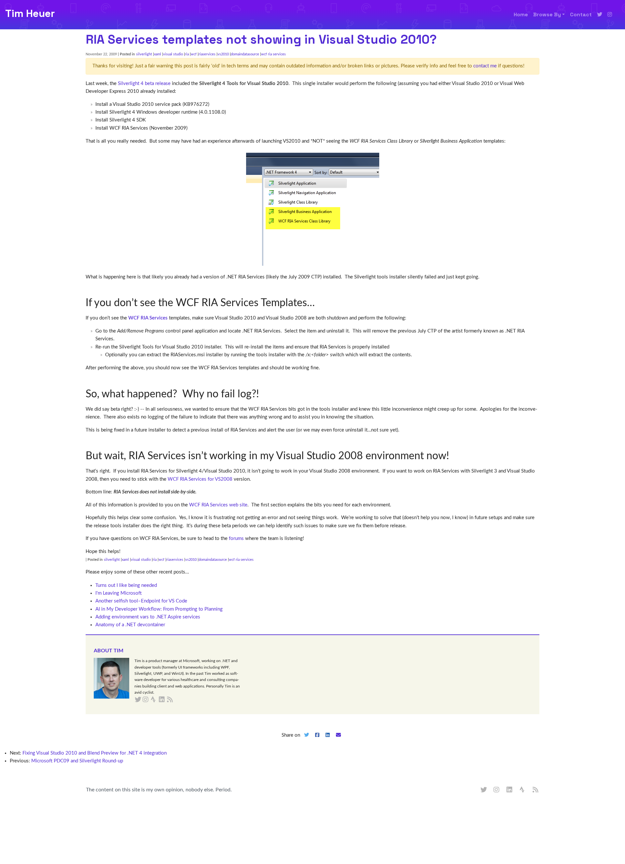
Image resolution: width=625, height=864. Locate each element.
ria (187, 54)
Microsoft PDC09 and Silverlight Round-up (77, 760)
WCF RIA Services (148, 318)
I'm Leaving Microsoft (118, 593)
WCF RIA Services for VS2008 (200, 479)
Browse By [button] (547, 14)
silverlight (144, 54)
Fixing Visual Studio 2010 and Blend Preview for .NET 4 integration (94, 753)
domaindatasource (245, 54)
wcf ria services (273, 54)
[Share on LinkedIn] (327, 740)
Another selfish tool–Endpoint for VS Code (141, 601)
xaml (157, 54)
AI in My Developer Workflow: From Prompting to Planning (159, 609)
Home (521, 14)
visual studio (173, 54)
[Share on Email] (338, 740)
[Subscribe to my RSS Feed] (177, 700)
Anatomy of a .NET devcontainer (130, 624)
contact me (485, 66)
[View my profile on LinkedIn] (510, 790)
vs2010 (223, 54)
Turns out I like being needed (126, 585)
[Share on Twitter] (306, 740)
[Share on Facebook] (317, 740)
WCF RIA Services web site (218, 505)
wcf (194, 54)
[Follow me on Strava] (523, 790)
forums (236, 538)
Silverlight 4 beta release (144, 83)
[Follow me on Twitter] (599, 14)
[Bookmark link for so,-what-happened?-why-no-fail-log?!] (264, 394)
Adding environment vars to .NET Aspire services (147, 617)
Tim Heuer (30, 13)
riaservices (207, 54)
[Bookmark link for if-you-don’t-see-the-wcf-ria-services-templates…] (320, 303)
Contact (581, 14)
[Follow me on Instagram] (610, 14)
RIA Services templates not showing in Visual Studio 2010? (261, 39)
